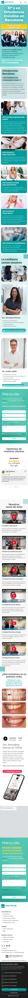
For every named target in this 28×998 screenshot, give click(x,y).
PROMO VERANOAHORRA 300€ (14, 26)
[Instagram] (2, 946)
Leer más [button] (4, 483)
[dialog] (14, 980)
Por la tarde (6, 424)
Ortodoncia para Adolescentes (10, 184)
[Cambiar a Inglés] (20, 3)
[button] (25, 2)
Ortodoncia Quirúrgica (14, 243)
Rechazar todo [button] (14, 992)
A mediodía (16, 422)
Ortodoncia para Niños (8, 212)
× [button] (26, 963)
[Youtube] (9, 946)
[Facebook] (7, 946)
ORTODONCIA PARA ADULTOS (8, 154)
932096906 (4, 948)
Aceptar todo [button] (14, 989)
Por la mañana (7, 422)
